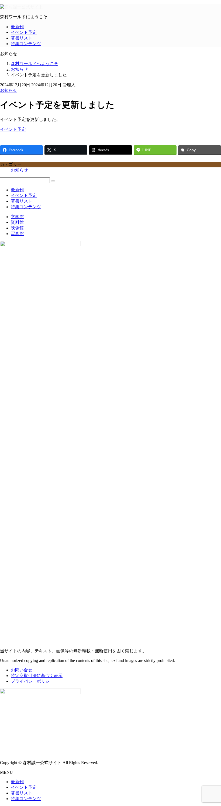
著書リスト (21, 38)
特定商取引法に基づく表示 (37, 675)
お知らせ (8, 90)
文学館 (17, 216)
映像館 (17, 228)
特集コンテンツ (26, 43)
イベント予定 (24, 32)
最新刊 (17, 26)
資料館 (17, 222)
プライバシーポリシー (32, 681)
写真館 (17, 233)
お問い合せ (21, 670)
